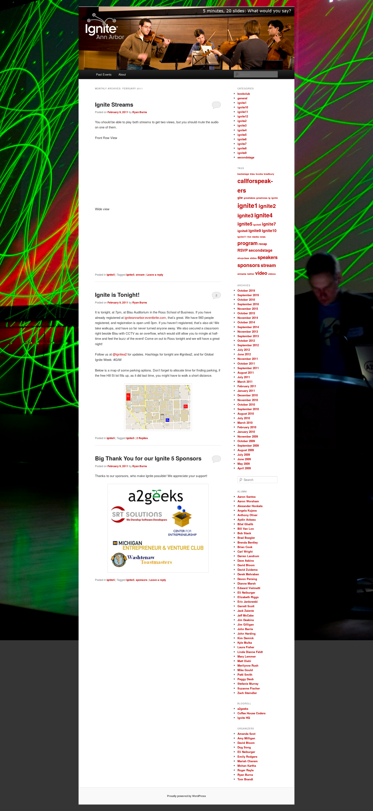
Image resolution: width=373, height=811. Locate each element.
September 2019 (248, 295)
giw (240, 197)
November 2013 (247, 331)
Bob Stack (244, 533)
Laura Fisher (245, 647)
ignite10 (242, 107)
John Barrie (245, 629)
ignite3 (242, 125)
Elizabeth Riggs (248, 597)
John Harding (246, 633)
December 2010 (247, 395)
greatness (261, 197)
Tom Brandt (245, 779)
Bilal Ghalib (245, 524)
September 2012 (248, 345)
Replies (142, 438)
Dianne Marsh (246, 583)
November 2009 (247, 436)
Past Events (104, 74)
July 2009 (243, 454)
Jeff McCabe (245, 615)
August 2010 (245, 413)
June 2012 (244, 354)
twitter (250, 273)
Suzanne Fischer (248, 688)
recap (263, 243)
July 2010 (243, 418)
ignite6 (242, 139)
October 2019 (246, 290)
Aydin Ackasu (246, 519)
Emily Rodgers (247, 756)
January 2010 (246, 432)
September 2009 (248, 445)
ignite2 (242, 121)
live (249, 236)
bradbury (269, 173)
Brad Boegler (246, 538)
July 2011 (243, 377)
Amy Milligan (246, 738)
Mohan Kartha (246, 766)
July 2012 (243, 350)
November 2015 (247, 309)
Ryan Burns (139, 112)
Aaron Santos (246, 497)
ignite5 (111, 275)
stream (140, 275)
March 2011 (245, 381)
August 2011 (245, 372)
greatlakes (249, 197)
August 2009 (245, 450)
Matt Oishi (244, 661)
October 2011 (246, 363)
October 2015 (246, 313)
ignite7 (242, 144)
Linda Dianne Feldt (250, 652)
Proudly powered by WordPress (186, 796)
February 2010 (246, 427)
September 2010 (248, 409)
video (261, 273)
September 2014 (248, 327)
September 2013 (248, 336)
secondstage (245, 157)
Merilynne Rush (247, 665)
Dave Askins (245, 560)
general (242, 98)
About (122, 74)
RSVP (242, 250)
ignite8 (242, 148)
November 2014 (247, 318)
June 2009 (244, 459)
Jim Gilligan (245, 624)
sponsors (141, 580)
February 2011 (246, 386)
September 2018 (248, 304)
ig (269, 197)
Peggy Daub (245, 679)
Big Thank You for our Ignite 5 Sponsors (148, 458)
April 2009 (244, 468)
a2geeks (242, 709)
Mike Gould (245, 670)
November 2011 (247, 359)
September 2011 (248, 368)
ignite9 (242, 153)
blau (252, 173)
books (259, 173)
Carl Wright (245, 551)
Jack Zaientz (245, 611)
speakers (268, 257)
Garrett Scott (245, 606)
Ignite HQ (243, 718)
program (247, 243)
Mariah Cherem (247, 761)
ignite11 (242, 112)
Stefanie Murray (247, 683)
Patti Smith (244, 674)
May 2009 (243, 464)
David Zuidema (247, 570)
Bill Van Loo (245, 528)
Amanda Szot (246, 734)
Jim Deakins (245, 620)
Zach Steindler (247, 693)
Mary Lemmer (246, 656)
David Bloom (246, 565)
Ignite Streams (114, 104)
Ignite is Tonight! (117, 295)
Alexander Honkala (249, 506)
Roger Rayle (245, 770)
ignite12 (242, 116)
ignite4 (242, 130)
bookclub (243, 94)
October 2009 (246, 441)
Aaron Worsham (248, 501)
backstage (243, 173)
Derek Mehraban (248, 574)
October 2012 (246, 340)
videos (272, 273)
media (255, 236)
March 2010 (245, 423)
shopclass (243, 258)
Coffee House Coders (251, 713)
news (263, 236)
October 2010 (246, 404)
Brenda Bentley (247, 542)
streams (241, 273)
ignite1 (242, 103)
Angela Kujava (247, 510)
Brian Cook (244, 547)
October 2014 (246, 322)
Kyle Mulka (244, 642)
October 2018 (246, 299)
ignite (274, 197)
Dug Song (244, 747)
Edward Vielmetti (248, 588)
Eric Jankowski (247, 601)
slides (253, 258)
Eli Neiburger (246, 592)
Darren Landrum (248, 556)
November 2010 (247, 400)
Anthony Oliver (247, 515)
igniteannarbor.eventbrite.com (145, 317)
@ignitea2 (120, 354)
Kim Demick (245, 638)
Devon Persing (247, 579)
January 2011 (246, 391)
